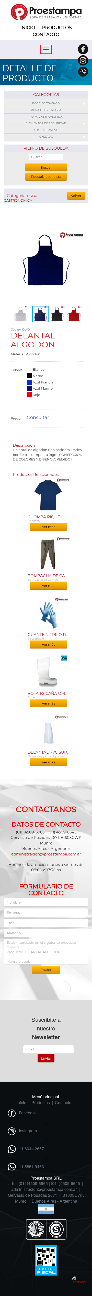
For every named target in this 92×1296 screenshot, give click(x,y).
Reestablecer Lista (46, 176)
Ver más (48, 527)
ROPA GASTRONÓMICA (46, 116)
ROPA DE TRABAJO (46, 103)
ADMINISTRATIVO (46, 130)
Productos (57, 27)
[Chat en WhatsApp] (79, 1283)
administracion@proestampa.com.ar (46, 854)
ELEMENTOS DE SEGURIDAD (46, 123)
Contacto (46, 34)
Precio (16, 418)
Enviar (46, 1058)
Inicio (27, 27)
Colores (16, 370)
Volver (76, 196)
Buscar (46, 167)
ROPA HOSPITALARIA (46, 110)
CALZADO (46, 136)
